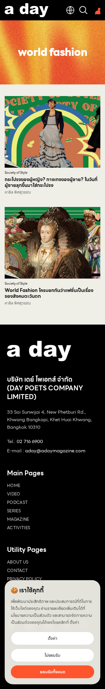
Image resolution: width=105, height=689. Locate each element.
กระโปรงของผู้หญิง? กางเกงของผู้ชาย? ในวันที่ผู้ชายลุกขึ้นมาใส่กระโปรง (51, 182)
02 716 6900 (30, 441)
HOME (13, 485)
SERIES (14, 511)
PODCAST (17, 502)
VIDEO (13, 494)
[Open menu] (96, 10)
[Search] (83, 10)
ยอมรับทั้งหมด (52, 672)
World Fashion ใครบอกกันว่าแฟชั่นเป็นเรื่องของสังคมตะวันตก (49, 293)
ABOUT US (18, 562)
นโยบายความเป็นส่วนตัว (31, 615)
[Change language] (70, 10)
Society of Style (16, 172)
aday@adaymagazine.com (55, 450)
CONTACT (17, 570)
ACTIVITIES (18, 528)
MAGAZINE (18, 519)
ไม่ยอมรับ (52, 655)
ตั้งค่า (74, 622)
